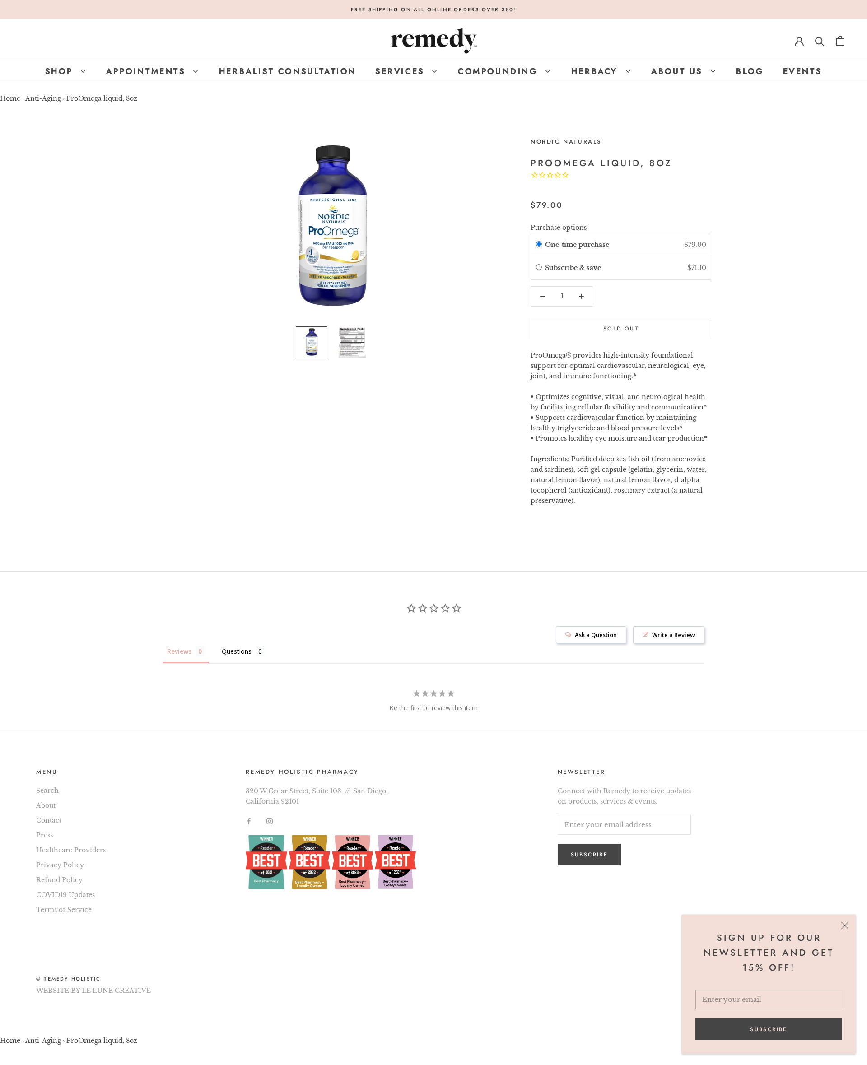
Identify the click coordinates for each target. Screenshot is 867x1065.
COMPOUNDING (499, 71)
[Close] (845, 925)
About (46, 805)
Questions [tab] (237, 651)
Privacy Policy (60, 865)
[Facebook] (249, 821)
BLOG (750, 71)
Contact (48, 820)
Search (47, 790)
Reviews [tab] (179, 651)
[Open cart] (840, 41)
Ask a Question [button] (596, 635)
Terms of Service (64, 910)
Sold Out (621, 329)
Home (10, 98)
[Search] (820, 41)
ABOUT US (678, 71)
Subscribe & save (574, 268)
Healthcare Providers (71, 850)
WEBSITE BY (58, 990)
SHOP (61, 71)
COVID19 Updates (65, 895)
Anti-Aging (43, 98)
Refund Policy (59, 880)
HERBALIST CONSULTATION (287, 71)
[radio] (539, 245)
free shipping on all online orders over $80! (434, 9)
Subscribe (769, 1029)
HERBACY (596, 71)
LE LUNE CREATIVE (116, 990)
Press (44, 835)
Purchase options (559, 227)
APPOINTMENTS (147, 71)
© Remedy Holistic (68, 978)
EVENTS (802, 71)
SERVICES (401, 71)
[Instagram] (269, 821)
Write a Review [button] (673, 635)
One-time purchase (577, 245)
